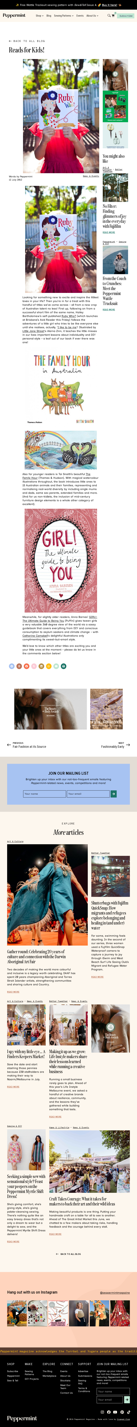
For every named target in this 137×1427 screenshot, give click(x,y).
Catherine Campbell (35, 635)
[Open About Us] (97, 16)
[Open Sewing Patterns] (73, 16)
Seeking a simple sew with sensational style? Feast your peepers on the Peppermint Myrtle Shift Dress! (26, 1186)
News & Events (91, 176)
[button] (12, 666)
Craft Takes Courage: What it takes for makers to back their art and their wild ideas (82, 1201)
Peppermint (109, 242)
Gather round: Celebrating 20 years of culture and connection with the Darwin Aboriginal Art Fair (36, 956)
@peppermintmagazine (115, 1292)
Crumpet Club (123, 1419)
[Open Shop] (43, 16)
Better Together (100, 853)
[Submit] (114, 794)
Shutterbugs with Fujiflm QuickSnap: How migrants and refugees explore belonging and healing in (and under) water (109, 915)
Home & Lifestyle (59, 1127)
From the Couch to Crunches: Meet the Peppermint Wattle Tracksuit (114, 290)
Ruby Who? (69, 316)
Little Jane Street (33, 331)
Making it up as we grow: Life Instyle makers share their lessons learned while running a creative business (68, 1061)
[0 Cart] (113, 15)
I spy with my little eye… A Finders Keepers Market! (26, 1053)
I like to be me (67, 327)
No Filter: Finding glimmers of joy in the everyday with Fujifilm (114, 216)
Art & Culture (107, 168)
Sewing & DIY (14, 1126)
